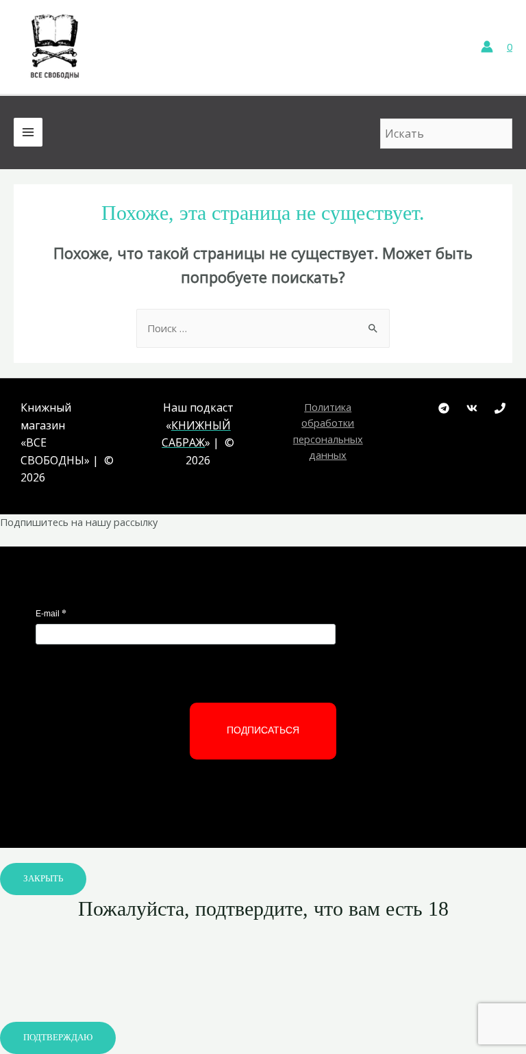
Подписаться (263, 730)
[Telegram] (443, 408)
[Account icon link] (487, 46)
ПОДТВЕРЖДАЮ (57, 1037)
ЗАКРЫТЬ (43, 878)
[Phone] (499, 408)
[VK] (471, 408)
